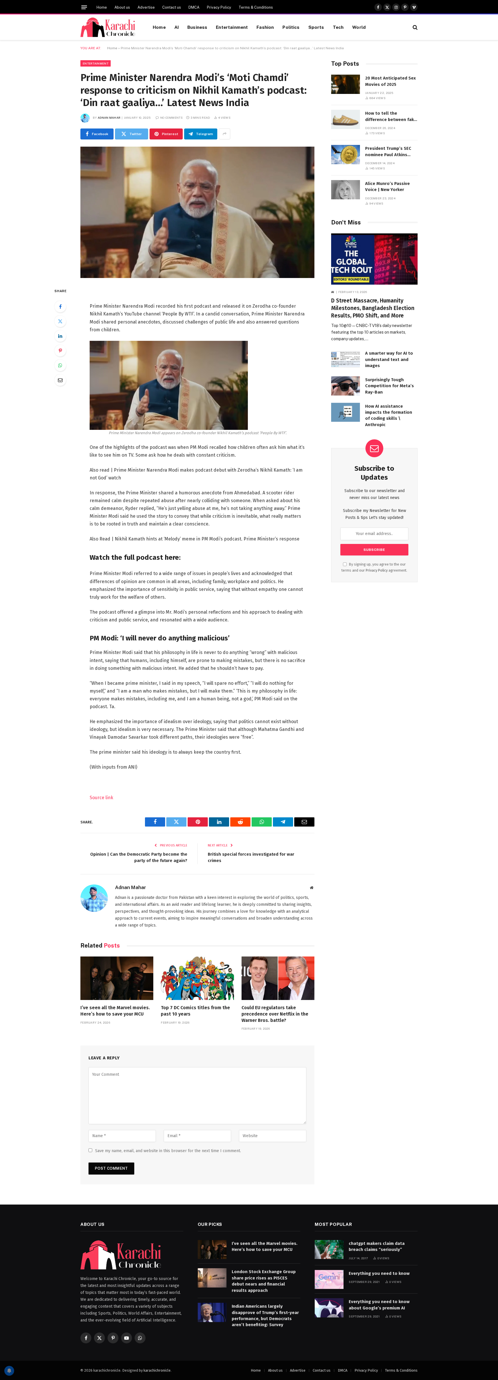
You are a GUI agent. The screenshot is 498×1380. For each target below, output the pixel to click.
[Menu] (84, 7)
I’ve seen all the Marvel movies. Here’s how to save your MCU (115, 1011)
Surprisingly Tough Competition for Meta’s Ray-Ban (389, 386)
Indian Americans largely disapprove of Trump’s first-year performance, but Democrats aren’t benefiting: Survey (265, 1315)
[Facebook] (60, 306)
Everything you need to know (379, 1273)
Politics (290, 27)
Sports (316, 27)
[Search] (415, 27)
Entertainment (232, 27)
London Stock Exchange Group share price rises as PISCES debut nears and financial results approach (264, 1281)
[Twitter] (60, 321)
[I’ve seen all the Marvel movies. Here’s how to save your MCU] (116, 978)
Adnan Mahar (109, 117)
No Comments (171, 117)
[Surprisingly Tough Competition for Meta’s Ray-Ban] (345, 386)
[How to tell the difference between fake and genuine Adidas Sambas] (345, 119)
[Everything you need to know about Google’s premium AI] (329, 1307)
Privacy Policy (219, 7)
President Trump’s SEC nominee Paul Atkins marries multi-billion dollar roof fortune (388, 152)
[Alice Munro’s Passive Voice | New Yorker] (345, 189)
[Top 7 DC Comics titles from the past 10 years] (197, 978)
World (359, 27)
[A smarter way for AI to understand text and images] (345, 359)
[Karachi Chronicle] (109, 27)
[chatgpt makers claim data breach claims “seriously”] (329, 1249)
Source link (101, 797)
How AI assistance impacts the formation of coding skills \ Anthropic (388, 415)
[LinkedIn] (60, 336)
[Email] (60, 380)
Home (102, 7)
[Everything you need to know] (329, 1279)
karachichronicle (157, 1370)
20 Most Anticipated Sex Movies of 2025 (390, 81)
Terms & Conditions (256, 7)
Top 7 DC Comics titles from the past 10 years (195, 1011)
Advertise (146, 7)
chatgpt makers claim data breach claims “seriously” (377, 1246)
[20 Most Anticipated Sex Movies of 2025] (345, 84)
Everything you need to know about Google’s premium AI (379, 1304)
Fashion (265, 27)
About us (122, 7)
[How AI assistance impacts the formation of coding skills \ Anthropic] (345, 412)
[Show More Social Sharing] (224, 133)
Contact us (171, 7)
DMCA (193, 7)
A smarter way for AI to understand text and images (389, 359)
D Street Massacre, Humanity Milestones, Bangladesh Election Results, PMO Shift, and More (372, 308)
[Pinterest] (60, 350)
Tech (338, 27)
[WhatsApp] (60, 365)
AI (176, 27)
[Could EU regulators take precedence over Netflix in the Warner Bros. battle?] (278, 978)
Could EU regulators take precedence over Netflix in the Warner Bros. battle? (275, 1014)
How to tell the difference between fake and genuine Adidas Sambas (390, 117)
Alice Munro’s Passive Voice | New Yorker (387, 186)
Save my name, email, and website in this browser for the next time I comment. (168, 1150)
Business (197, 27)
